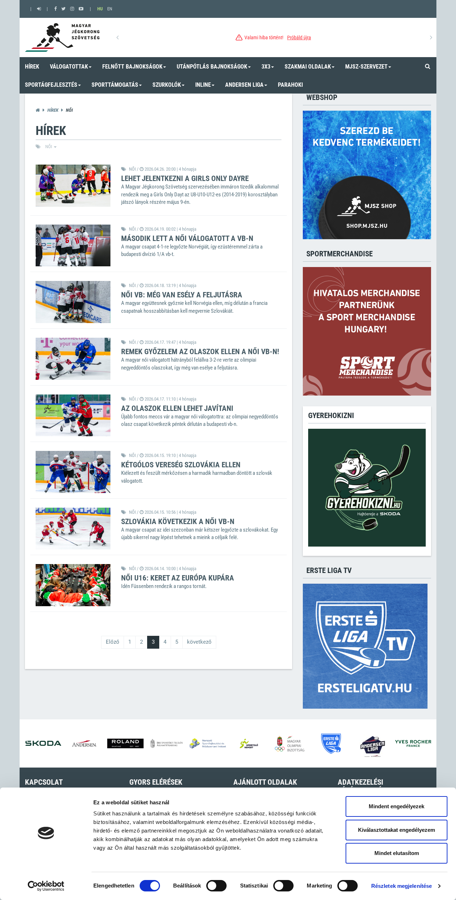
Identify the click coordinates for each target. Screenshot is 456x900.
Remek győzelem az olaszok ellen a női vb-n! (200, 351)
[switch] (216, 885)
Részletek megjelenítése (401, 886)
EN (109, 8)
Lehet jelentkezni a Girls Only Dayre (185, 178)
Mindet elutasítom (396, 853)
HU (100, 8)
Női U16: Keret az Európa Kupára (177, 578)
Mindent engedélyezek (396, 806)
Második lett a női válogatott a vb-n (187, 238)
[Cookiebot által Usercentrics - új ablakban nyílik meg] (46, 886)
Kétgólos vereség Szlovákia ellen (180, 465)
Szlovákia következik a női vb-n (177, 521)
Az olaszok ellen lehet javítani (177, 408)
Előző (112, 642)
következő (199, 642)
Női (49, 146)
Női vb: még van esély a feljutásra (181, 295)
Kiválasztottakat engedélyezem (396, 830)
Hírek (52, 110)
